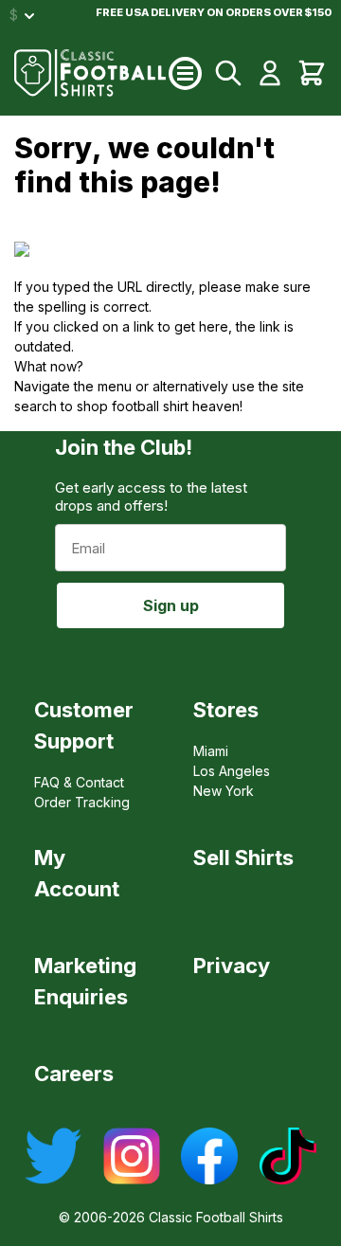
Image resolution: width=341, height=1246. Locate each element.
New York (223, 791)
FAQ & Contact (79, 782)
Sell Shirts (243, 857)
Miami (210, 751)
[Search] (228, 73)
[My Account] (270, 73)
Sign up (171, 605)
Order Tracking (82, 802)
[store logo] (91, 73)
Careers (74, 1073)
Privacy (231, 965)
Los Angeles (231, 771)
